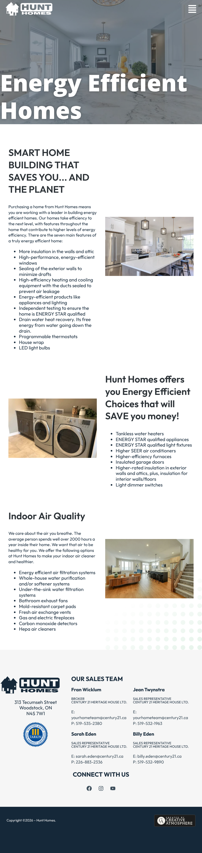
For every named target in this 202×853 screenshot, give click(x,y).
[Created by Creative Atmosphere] (174, 821)
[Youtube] (113, 788)
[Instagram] (101, 788)
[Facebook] (89, 788)
